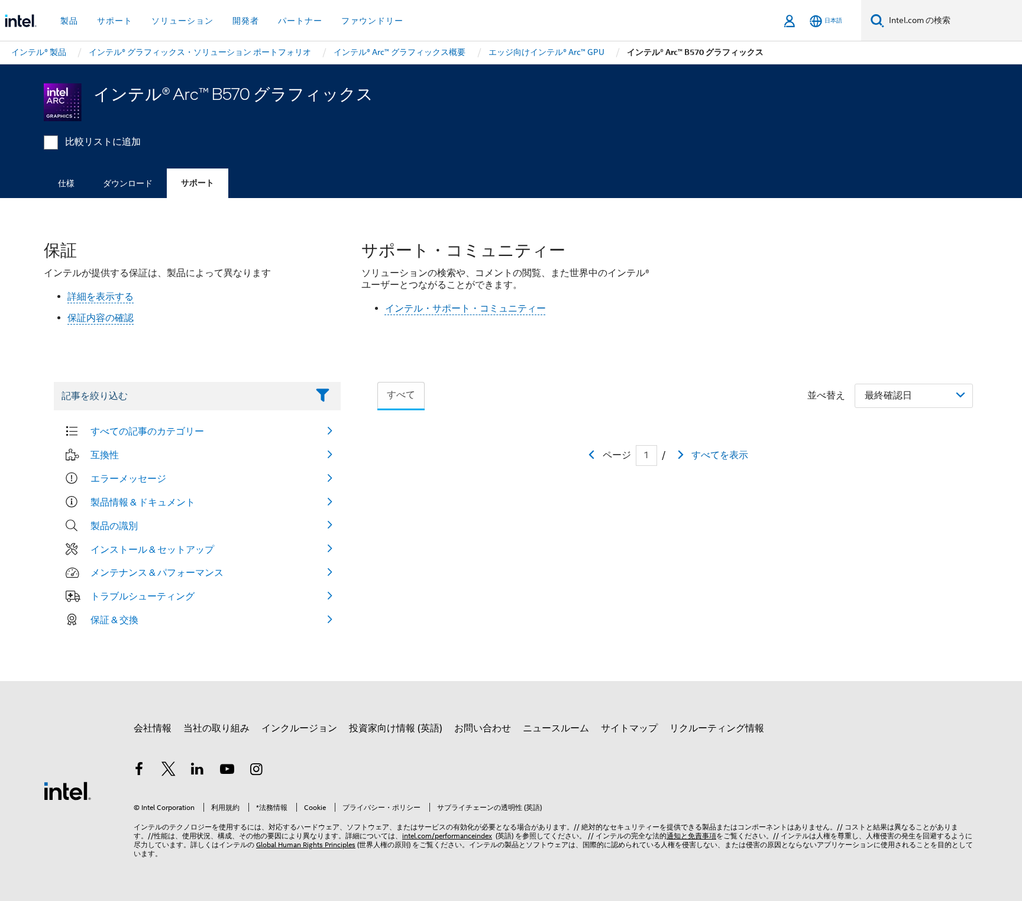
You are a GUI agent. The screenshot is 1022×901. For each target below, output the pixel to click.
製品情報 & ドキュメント (142, 502)
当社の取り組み (216, 728)
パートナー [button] (300, 20)
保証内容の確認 (100, 318)
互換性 (104, 455)
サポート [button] (114, 20)
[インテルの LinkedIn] (197, 771)
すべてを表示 (719, 455)
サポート (197, 183)
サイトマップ (629, 728)
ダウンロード (128, 183)
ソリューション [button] (182, 20)
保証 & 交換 (114, 619)
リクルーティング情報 (717, 728)
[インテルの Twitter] (169, 771)
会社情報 (153, 728)
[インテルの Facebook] (139, 771)
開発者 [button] (245, 20)
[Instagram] (256, 771)
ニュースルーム (556, 728)
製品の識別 (114, 525)
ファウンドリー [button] (372, 20)
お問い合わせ (482, 728)
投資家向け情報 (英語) (395, 728)
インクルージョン (299, 728)
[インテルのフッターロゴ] (67, 790)
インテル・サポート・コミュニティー (465, 309)
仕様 (66, 183)
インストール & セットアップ (152, 549)
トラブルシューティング (142, 596)
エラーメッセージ (128, 478)
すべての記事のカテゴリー (147, 431)
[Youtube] (227, 771)
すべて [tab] (401, 395)
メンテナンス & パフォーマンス (157, 572)
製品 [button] (69, 20)
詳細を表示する (100, 297)
